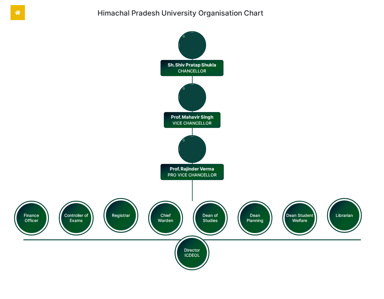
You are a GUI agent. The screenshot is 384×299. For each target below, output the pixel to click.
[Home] (17, 12)
